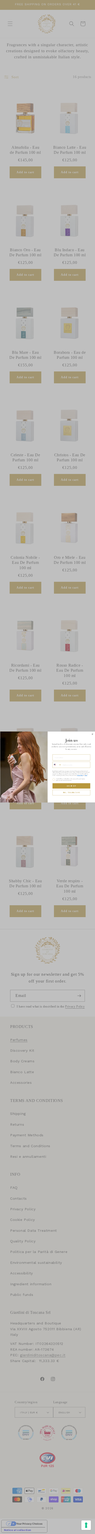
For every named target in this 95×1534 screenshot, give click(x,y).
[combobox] (56, 765)
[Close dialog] (92, 734)
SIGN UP (71, 786)
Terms (85, 775)
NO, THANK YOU (71, 792)
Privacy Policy (80, 775)
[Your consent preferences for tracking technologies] (86, 1525)
